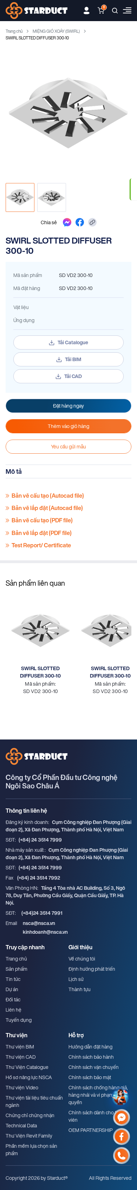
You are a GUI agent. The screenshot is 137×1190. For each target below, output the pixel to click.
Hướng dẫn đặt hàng (90, 1046)
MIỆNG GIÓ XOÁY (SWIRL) (56, 31)
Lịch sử (76, 979)
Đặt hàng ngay (68, 405)
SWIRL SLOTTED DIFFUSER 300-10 (40, 672)
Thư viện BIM (20, 1046)
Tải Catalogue (73, 342)
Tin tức (13, 979)
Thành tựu (79, 989)
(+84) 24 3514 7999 (40, 839)
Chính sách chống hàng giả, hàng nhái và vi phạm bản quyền (98, 1095)
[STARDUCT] (36, 10)
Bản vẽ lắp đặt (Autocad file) (47, 508)
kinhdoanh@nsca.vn (45, 932)
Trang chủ (14, 31)
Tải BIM (73, 359)
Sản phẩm (16, 968)
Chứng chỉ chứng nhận (30, 1115)
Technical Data (21, 1125)
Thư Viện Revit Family (29, 1135)
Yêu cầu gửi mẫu (68, 446)
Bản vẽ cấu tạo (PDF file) (42, 520)
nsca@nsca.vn (39, 923)
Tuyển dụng (19, 1020)
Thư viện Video (22, 1087)
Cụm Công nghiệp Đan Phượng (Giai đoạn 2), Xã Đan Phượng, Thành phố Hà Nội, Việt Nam (68, 825)
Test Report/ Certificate (41, 545)
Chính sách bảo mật (89, 1077)
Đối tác (13, 999)
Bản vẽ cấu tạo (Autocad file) (48, 495)
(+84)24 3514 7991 (42, 913)
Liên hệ (13, 1009)
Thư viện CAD (21, 1056)
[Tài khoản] (87, 10)
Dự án (12, 989)
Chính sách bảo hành (91, 1056)
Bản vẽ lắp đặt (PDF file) (42, 533)
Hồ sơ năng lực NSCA (29, 1077)
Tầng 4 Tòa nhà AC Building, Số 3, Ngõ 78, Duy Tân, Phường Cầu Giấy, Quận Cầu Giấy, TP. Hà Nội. (65, 895)
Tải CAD (73, 376)
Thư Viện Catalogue (27, 1067)
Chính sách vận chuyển (93, 1067)
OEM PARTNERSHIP (90, 1130)
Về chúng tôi (81, 958)
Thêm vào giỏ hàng (68, 426)
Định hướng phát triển (91, 968)
